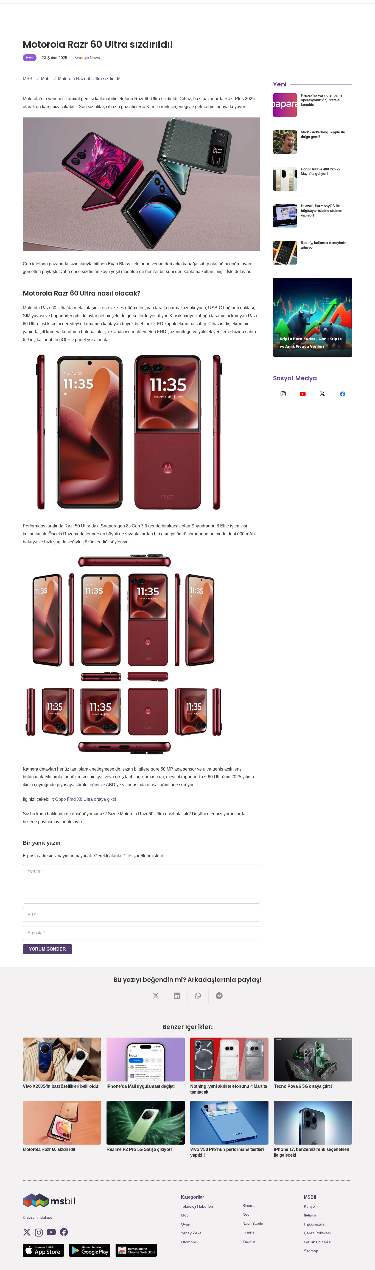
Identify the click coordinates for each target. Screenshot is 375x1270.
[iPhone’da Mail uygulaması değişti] (146, 1059)
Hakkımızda (314, 1224)
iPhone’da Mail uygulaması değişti (140, 1086)
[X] (322, 394)
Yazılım (248, 1241)
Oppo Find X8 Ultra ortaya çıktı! (85, 799)
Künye (309, 1206)
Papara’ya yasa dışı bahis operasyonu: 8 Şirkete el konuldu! (322, 100)
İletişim (310, 1215)
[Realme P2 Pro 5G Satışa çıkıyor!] (146, 1123)
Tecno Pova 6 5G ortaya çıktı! (303, 1086)
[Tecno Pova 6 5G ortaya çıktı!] (313, 1059)
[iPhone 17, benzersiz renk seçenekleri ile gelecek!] (313, 1123)
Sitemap (311, 1251)
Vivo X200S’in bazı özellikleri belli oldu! (61, 1086)
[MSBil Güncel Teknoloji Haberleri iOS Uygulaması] (43, 1250)
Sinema (249, 1205)
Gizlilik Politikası (317, 1242)
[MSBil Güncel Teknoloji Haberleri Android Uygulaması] (89, 1250)
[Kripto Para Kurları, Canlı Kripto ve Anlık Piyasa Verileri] (312, 317)
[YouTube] (303, 394)
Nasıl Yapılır (252, 1223)
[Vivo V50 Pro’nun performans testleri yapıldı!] (229, 1123)
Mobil (185, 1215)
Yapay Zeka (191, 1233)
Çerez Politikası (317, 1233)
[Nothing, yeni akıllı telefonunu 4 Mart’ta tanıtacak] (229, 1059)
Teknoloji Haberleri (197, 1206)
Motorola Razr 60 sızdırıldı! (49, 1149)
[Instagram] (283, 394)
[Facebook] (342, 394)
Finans (248, 1232)
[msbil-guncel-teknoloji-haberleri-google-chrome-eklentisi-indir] (136, 1250)
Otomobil (189, 1242)
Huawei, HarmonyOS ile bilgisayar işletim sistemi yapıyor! (321, 210)
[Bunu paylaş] (155, 996)
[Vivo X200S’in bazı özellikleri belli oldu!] (62, 1059)
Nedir (247, 1214)
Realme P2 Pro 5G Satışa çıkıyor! (139, 1149)
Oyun (185, 1224)
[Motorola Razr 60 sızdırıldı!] (62, 1123)
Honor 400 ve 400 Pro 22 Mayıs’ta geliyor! (320, 171)
